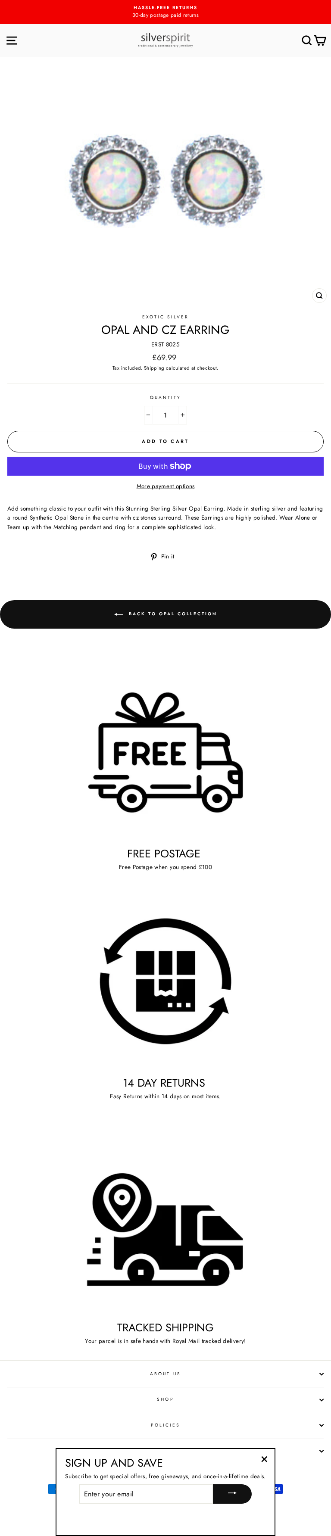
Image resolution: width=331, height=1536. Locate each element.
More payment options (166, 486)
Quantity (165, 397)
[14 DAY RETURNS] (165, 981)
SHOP (165, 1399)
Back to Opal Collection (171, 614)
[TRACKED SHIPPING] (165, 1226)
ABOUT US (165, 1374)
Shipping (154, 368)
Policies (165, 1425)
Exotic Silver (165, 317)
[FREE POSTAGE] (165, 752)
